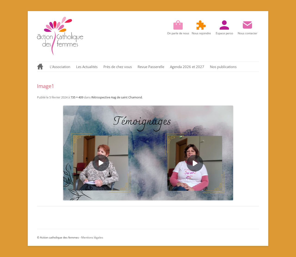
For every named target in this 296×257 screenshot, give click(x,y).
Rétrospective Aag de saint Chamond (116, 97)
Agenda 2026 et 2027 (187, 66)
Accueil (40, 67)
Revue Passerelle (151, 66)
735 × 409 (77, 97)
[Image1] (148, 153)
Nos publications (223, 66)
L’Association (60, 66)
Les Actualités (87, 66)
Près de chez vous (117, 66)
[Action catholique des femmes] (60, 54)
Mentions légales (92, 237)
